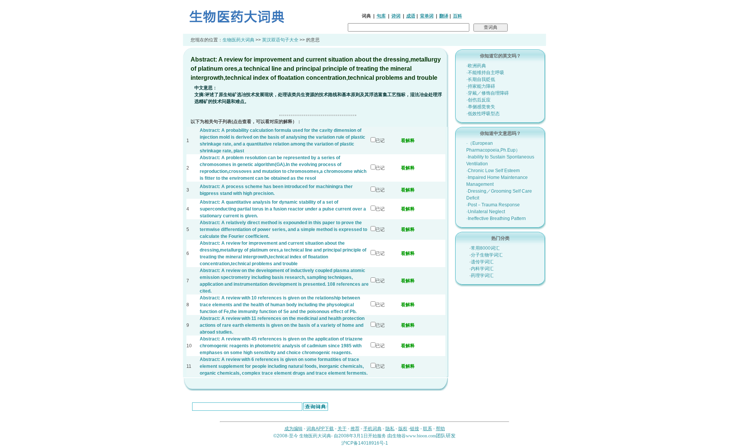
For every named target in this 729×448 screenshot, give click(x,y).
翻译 (443, 16)
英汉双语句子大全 (280, 40)
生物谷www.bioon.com (414, 436)
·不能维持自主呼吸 (485, 72)
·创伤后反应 (478, 100)
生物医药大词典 (238, 40)
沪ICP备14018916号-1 (364, 443)
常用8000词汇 (485, 248)
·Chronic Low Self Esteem (493, 170)
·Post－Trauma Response (493, 204)
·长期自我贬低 (480, 79)
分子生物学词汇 (487, 255)
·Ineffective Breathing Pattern (496, 218)
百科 (457, 16)
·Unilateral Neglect (485, 211)
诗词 (396, 16)
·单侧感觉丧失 (480, 106)
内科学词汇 (482, 268)
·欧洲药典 (476, 65)
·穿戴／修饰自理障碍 (487, 93)
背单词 (427, 16)
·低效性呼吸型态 (483, 113)
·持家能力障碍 (480, 86)
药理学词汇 (482, 275)
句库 (381, 16)
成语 (410, 16)
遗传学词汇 (482, 261)
